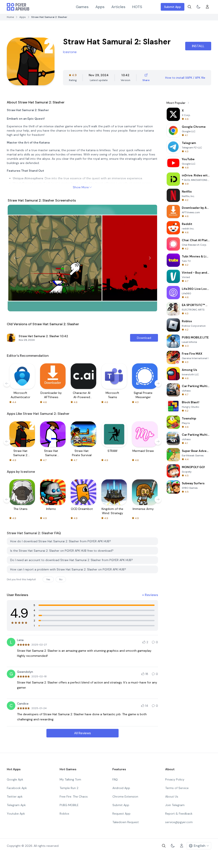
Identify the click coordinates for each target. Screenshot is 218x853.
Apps (100, 6)
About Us (171, 796)
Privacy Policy (174, 779)
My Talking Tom (70, 779)
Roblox (64, 813)
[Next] (150, 258)
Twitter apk (15, 796)
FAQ (115, 779)
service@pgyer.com (179, 822)
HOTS (137, 6)
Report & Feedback (178, 813)
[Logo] (18, 7)
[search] (189, 7)
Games (82, 6)
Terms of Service (177, 788)
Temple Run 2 (69, 788)
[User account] (207, 7)
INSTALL (198, 46)
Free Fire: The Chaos (74, 796)
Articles (118, 6)
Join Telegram (175, 805)
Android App (121, 788)
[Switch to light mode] (198, 7)
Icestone (70, 52)
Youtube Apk (16, 813)
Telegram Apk (16, 805)
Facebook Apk (17, 788)
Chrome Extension (125, 796)
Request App (121, 813)
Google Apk (15, 779)
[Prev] (15, 258)
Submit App (172, 7)
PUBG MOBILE (69, 805)
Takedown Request (125, 822)
